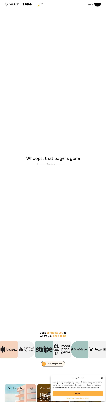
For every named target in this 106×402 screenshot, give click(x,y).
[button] (102, 378)
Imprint (87, 398)
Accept (77, 393)
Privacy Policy (70, 398)
